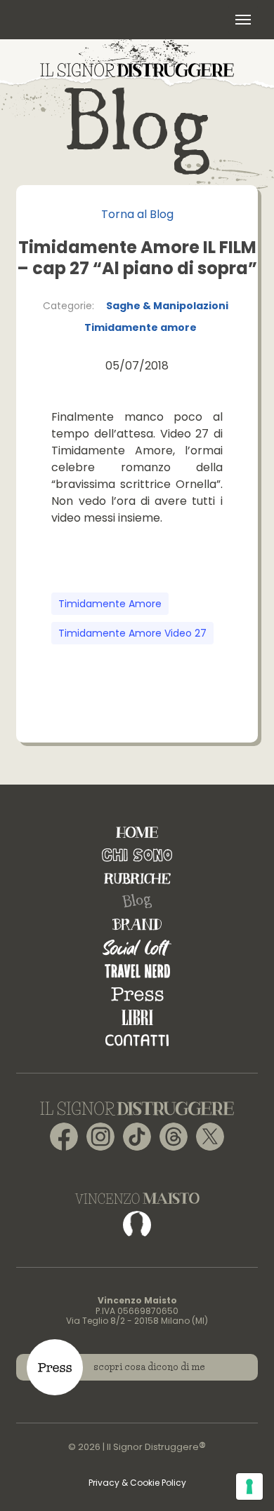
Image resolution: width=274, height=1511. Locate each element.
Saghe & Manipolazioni (167, 306)
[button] (243, 20)
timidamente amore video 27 (132, 633)
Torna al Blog (137, 214)
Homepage (137, 832)
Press (137, 994)
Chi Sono (137, 855)
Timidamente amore (140, 327)
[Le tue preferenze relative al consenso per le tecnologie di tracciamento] (249, 1486)
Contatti (137, 1040)
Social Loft (137, 947)
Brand (137, 924)
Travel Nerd (137, 971)
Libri (137, 1017)
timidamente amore (110, 604)
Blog (137, 901)
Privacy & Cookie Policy (137, 1483)
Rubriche (137, 878)
